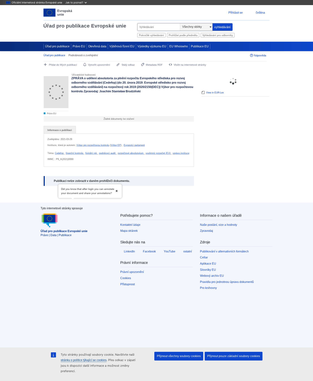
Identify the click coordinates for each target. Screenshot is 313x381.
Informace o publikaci (59, 130)
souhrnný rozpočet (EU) (158, 153)
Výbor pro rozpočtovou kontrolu (92, 145)
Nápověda (260, 55)
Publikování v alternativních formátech (224, 251)
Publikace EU (200, 46)
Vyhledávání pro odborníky (217, 35)
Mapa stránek (129, 230)
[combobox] (158, 27)
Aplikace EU (208, 263)
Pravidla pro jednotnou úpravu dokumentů (227, 281)
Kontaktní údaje (130, 224)
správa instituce (181, 153)
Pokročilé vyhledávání (151, 35)
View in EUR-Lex (215, 92)
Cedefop (59, 153)
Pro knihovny (208, 287)
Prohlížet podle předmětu (183, 35)
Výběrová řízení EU (121, 46)
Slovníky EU (208, 269)
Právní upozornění (132, 271)
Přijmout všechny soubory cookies (179, 356)
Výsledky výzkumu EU (151, 46)
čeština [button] (260, 12)
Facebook (149, 251)
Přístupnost (127, 284)
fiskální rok (91, 153)
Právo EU (79, 46)
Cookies (125, 278)
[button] (116, 190)
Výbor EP (116, 145)
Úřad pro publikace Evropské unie (84, 26)
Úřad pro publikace (57, 46)
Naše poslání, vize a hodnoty (218, 224)
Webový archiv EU (212, 275)
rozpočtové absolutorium (131, 153)
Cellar (204, 257)
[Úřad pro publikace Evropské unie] (57, 13)
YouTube (169, 251)
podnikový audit (107, 153)
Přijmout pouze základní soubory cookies (233, 356)
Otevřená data (97, 46)
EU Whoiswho (178, 46)
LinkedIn (129, 251)
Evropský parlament (134, 145)
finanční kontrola (75, 153)
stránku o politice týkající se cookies (84, 360)
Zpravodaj (206, 230)
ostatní (187, 251)
